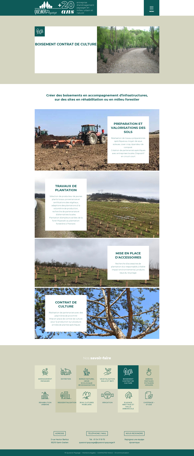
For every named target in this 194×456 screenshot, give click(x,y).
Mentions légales (89, 453)
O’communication (122, 453)
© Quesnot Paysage (72, 453)
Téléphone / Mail (97, 433)
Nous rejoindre (134, 433)
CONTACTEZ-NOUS (105, 453)
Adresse (59, 433)
